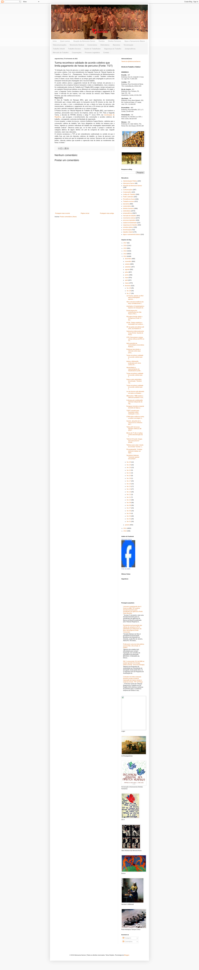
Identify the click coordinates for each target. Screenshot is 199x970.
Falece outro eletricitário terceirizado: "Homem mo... (134, 381)
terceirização (127, 230)
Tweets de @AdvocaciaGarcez (130, 61)
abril (126, 280)
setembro (128, 267)
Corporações (76, 52)
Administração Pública (130, 181)
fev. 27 (129, 293)
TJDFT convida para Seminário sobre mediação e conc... (133, 412)
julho (127, 272)
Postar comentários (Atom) (68, 216)
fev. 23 (129, 467)
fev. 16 (129, 484)
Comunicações (128, 189)
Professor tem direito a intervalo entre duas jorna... (133, 351)
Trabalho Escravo (74, 49)
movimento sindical (129, 218)
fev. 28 (129, 291)
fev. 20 (129, 475)
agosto (127, 269)
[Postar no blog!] (61, 148)
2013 (125, 254)
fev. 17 (129, 481)
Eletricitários (105, 45)
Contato (106, 52)
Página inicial (85, 213)
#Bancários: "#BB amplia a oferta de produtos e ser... (135, 396)
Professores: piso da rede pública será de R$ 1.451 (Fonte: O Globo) (133, 645)
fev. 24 (129, 465)
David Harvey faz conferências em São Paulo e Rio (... (133, 312)
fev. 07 (129, 508)
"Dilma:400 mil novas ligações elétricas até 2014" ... (133, 428)
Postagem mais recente (62, 213)
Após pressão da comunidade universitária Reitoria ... (135, 345)
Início (55, 41)
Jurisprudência (130, 49)
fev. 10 (129, 500)
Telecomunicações (59, 45)
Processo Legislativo (92, 52)
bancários (126, 204)
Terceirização (128, 45)
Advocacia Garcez (129, 183)
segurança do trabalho (130, 225)
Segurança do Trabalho (112, 49)
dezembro (128, 258)
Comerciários (92, 45)
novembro (128, 261)
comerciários (127, 206)
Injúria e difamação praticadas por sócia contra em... (133, 363)
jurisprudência (127, 213)
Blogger (126, 955)
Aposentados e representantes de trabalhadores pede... (134, 369)
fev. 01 (129, 521)
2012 (125, 256)
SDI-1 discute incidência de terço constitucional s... (135, 302)
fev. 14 (129, 489)
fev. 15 (129, 486)
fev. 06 (129, 511)
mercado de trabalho (129, 215)
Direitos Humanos (114, 41)
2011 (125, 528)
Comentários (128, 941)
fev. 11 (129, 497)
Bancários (116, 45)
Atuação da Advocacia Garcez (84, 41)
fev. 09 (129, 502)
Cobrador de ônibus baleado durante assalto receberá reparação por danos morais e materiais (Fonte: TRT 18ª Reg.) (133, 679)
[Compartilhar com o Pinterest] (68, 148)
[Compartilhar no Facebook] (65, 148)
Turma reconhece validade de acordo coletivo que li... (134, 357)
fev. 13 (129, 492)
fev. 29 (129, 288)
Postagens (127, 938)
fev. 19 (129, 478)
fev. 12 (129, 494)
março (127, 283)
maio (127, 277)
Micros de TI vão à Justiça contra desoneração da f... (134, 434)
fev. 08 (129, 505)
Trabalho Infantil (59, 49)
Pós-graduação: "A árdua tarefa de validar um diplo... (134, 451)
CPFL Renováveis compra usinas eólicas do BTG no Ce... (135, 339)
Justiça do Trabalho (129, 194)
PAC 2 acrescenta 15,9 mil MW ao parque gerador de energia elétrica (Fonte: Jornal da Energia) (133, 663)
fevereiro (128, 285)
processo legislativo (129, 220)
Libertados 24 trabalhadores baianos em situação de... (135, 307)
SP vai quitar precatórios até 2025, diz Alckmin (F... (135, 327)
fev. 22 (129, 470)
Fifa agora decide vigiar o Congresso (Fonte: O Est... (134, 318)
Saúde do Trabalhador (92, 49)
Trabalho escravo (128, 201)
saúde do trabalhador (130, 222)
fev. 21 (129, 473)
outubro (127, 264)
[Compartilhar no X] (63, 148)
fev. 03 (129, 516)
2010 (125, 531)
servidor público (128, 227)
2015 (125, 248)
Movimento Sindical (77, 45)
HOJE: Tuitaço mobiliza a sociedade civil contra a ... (135, 323)
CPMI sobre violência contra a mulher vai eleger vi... (135, 417)
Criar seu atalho (125, 569)
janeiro (127, 525)
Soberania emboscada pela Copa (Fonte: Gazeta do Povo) (135, 332)
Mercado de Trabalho (61, 52)
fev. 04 (129, 513)
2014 (125, 251)
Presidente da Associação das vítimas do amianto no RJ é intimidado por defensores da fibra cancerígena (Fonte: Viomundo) (132, 629)
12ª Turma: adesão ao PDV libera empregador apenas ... (134, 297)
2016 (125, 245)
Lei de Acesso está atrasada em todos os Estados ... (135, 392)
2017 (125, 243)
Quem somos (65, 41)
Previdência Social (129, 199)
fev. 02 (129, 519)
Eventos (102, 41)
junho (127, 275)
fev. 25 (129, 462)
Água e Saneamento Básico (134, 41)
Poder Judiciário (128, 197)
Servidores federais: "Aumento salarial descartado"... (132, 457)
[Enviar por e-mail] (59, 148)
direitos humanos (128, 208)
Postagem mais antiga (107, 213)
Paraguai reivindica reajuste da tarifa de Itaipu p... (135, 407)
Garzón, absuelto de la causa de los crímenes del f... (134, 422)
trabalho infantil (128, 232)
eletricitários (127, 211)
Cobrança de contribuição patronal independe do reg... (134, 401)
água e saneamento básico (131, 234)
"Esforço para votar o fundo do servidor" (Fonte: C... (134, 445)
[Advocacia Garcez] (128, 567)
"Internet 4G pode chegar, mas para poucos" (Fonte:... (134, 440)
